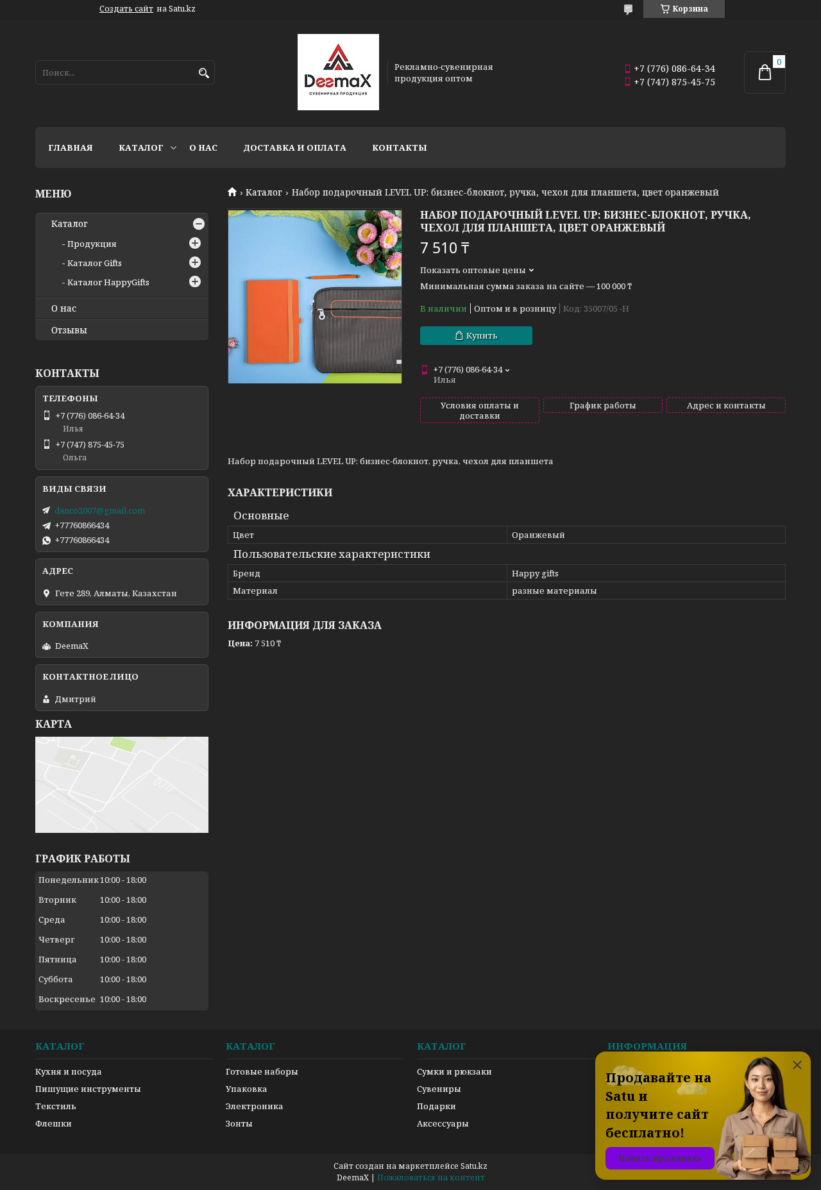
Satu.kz (474, 1166)
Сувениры (439, 1088)
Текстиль (55, 1106)
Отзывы (69, 330)
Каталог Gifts (94, 263)
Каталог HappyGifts (108, 282)
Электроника (255, 1106)
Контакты (399, 147)
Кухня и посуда (68, 1071)
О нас (203, 147)
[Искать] (203, 73)
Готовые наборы (262, 1071)
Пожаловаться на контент (431, 1177)
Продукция (92, 243)
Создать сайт (126, 8)
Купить (482, 335)
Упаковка (246, 1088)
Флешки (53, 1123)
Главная (70, 147)
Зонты (239, 1123)
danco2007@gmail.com (100, 510)
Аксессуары (443, 1123)
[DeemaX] (338, 72)
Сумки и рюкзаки (454, 1071)
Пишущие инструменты (88, 1088)
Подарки (436, 1106)
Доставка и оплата (294, 147)
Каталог (141, 147)
